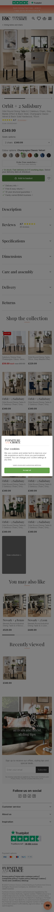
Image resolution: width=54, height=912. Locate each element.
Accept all (27, 470)
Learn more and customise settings (27, 465)
